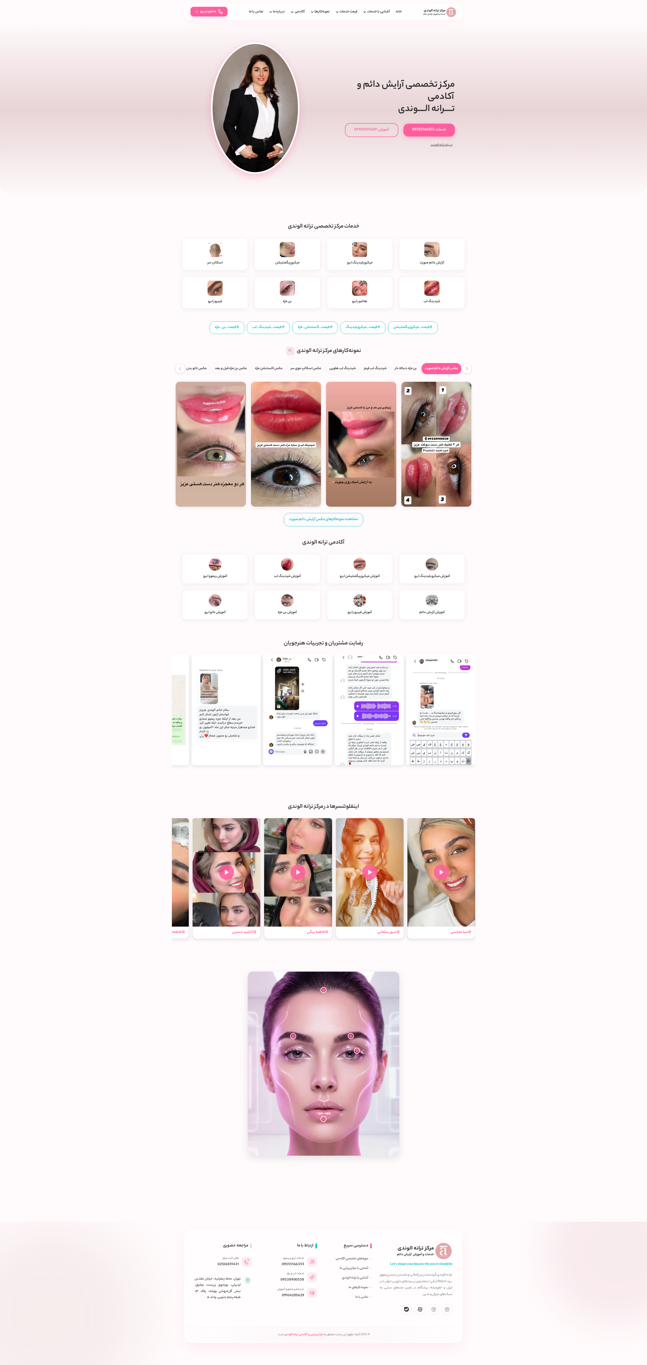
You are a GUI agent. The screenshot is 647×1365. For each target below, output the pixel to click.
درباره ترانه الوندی (441, 145)
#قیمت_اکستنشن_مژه (315, 327)
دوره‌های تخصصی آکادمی (352, 1259)
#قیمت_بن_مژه (227, 327)
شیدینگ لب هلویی (342, 368)
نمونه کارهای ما (358, 1287)
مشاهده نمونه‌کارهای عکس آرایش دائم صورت (323, 520)
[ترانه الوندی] (439, 12)
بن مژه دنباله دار (406, 368)
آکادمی (300, 12)
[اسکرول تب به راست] (466, 368)
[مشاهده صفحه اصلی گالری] (290, 351)
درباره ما (279, 12)
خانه (399, 12)
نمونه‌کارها (322, 12)
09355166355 (293, 1264)
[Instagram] (447, 1309)
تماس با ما (256, 12)
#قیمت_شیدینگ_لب (268, 327)
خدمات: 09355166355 (429, 130)
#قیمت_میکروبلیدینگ (363, 327)
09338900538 (292, 1280)
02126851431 (228, 1264)
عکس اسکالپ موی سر (306, 368)
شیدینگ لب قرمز (375, 368)
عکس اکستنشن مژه (269, 368)
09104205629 (293, 1295)
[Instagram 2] (433, 1309)
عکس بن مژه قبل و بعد (231, 368)
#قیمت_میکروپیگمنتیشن (412, 327)
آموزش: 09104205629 (371, 130)
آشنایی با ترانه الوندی (355, 1278)
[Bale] (406, 1309)
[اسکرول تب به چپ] (180, 368)
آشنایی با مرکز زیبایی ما (354, 1268)
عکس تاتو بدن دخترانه (191, 368)
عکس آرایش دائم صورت (441, 368)
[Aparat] (420, 1309)
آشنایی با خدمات (378, 12)
